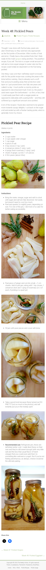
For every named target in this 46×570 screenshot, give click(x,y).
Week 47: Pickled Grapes (12, 550)
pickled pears (20, 43)
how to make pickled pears (28, 41)
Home (23, 3)
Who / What (16, 568)
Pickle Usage (34, 568)
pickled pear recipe (10, 43)
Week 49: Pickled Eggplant (33, 556)
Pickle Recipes (34, 36)
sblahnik (7, 36)
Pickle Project (22, 36)
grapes (19, 59)
